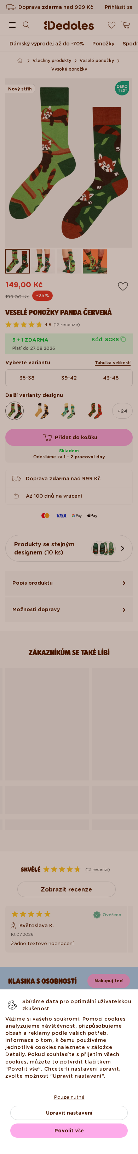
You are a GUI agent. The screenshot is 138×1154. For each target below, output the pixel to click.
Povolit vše (69, 1130)
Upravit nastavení (69, 1113)
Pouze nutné (69, 1097)
